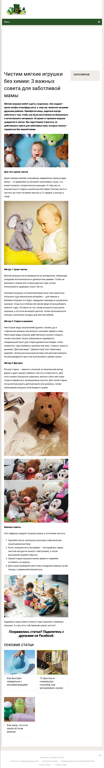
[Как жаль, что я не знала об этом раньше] (19, 709)
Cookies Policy (61, 765)
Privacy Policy (45, 765)
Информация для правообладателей (77, 761)
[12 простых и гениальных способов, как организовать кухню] (52, 662)
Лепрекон (44, 757)
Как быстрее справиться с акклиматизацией (17, 681)
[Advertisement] (52, 50)
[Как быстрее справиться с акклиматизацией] (19, 662)
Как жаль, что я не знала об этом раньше (17, 728)
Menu (6, 22)
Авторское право (50, 761)
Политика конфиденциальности (24, 761)
